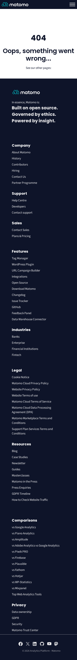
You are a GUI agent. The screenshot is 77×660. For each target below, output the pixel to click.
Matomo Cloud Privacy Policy (30, 383)
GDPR (15, 618)
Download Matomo (24, 289)
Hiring (16, 171)
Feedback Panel (21, 313)
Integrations (19, 277)
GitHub (16, 307)
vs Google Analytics (24, 527)
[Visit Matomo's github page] (42, 645)
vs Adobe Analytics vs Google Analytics (35, 545)
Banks (16, 337)
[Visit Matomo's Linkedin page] (35, 645)
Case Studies (20, 457)
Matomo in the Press (24, 481)
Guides (16, 469)
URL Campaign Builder (26, 270)
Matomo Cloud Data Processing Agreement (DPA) (31, 410)
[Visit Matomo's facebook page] (20, 645)
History (16, 158)
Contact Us (19, 177)
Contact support (22, 212)
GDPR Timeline (21, 494)
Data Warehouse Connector (29, 319)
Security (17, 624)
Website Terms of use (25, 395)
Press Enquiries (21, 488)
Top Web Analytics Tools (27, 594)
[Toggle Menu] (72, 4)
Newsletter (18, 463)
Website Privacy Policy (26, 389)
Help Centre (19, 200)
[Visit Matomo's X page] (28, 645)
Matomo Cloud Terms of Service (31, 401)
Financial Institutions (25, 349)
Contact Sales (20, 230)
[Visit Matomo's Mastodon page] (56, 645)
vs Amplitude (20, 539)
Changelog (18, 295)
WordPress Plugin (23, 264)
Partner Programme (24, 183)
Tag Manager (20, 258)
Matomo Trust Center (25, 630)
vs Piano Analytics (23, 533)
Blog (15, 451)
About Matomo (21, 152)
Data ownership (22, 612)
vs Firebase (19, 558)
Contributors (20, 164)
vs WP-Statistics (22, 582)
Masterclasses (20, 475)
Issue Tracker (20, 301)
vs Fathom (18, 570)
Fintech (16, 355)
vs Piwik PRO (20, 552)
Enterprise (18, 343)
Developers (19, 206)
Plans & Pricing (21, 236)
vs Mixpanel (19, 588)
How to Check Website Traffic (30, 500)
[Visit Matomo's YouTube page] (49, 645)
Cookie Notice (20, 377)
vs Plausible (19, 564)
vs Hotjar (17, 576)
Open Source (20, 283)
